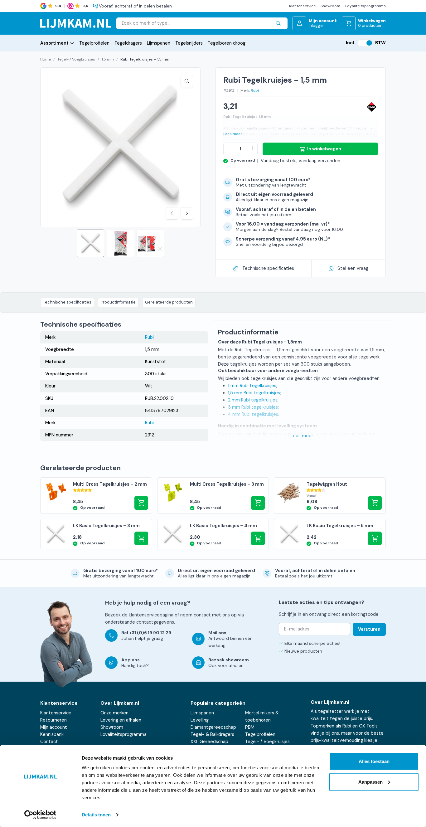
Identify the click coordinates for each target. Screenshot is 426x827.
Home (45, 59)
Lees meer (232, 134)
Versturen (369, 629)
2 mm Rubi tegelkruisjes (253, 400)
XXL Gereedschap (209, 741)
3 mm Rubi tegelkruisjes (253, 407)
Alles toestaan (374, 761)
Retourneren (53, 720)
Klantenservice (302, 5)
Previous (172, 213)
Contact (49, 741)
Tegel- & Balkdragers (212, 734)
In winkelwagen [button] (141, 503)
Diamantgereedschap (213, 727)
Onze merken (114, 713)
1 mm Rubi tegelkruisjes (252, 385)
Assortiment (54, 43)
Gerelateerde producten (169, 302)
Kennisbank (52, 734)
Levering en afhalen (120, 720)
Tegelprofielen (94, 43)
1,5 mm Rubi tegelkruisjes (254, 393)
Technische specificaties (268, 268)
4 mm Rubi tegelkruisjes (253, 414)
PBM (249, 727)
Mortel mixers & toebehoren (261, 716)
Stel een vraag (352, 268)
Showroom (330, 5)
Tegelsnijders (189, 43)
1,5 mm (108, 59)
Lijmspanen (158, 43)
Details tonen (96, 814)
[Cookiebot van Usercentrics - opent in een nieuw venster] (40, 815)
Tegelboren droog (226, 43)
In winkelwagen (324, 149)
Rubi (255, 90)
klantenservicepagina (151, 615)
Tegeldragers (128, 43)
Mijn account (53, 727)
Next (187, 213)
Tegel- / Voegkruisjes (76, 59)
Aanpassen (370, 781)
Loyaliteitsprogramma (365, 5)
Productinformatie (118, 302)
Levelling (200, 720)
